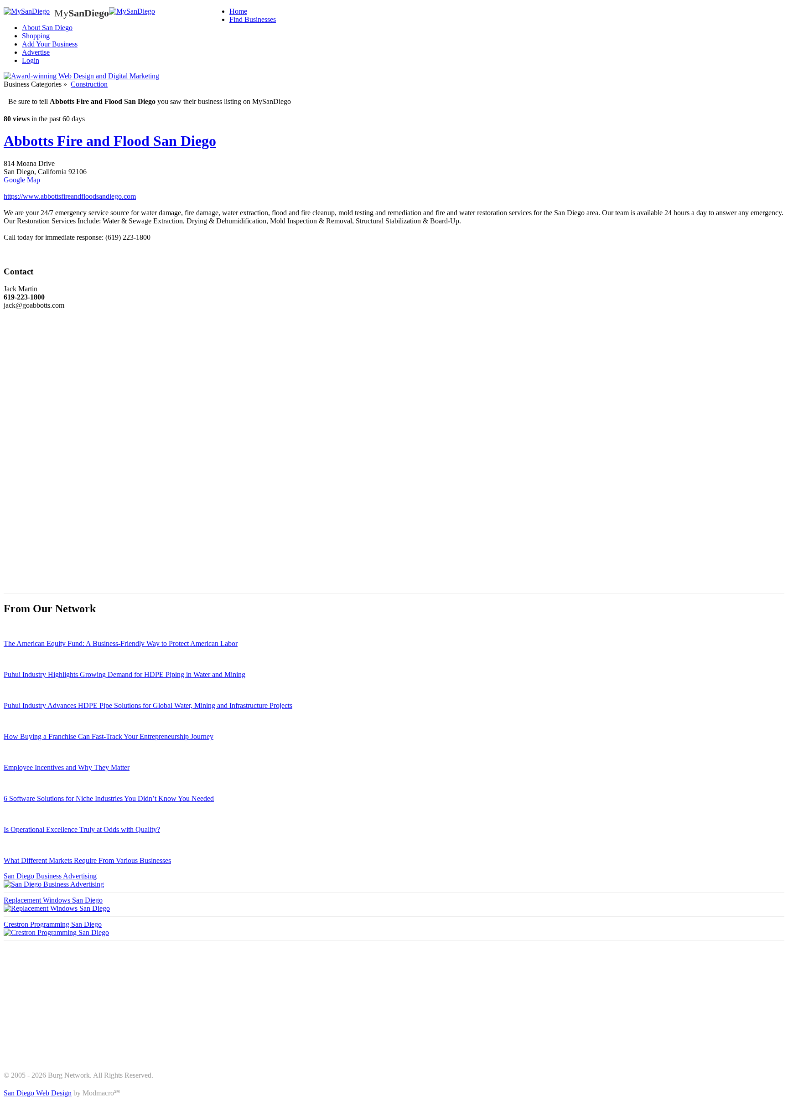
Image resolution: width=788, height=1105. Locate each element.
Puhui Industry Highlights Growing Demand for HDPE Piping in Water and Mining (124, 674)
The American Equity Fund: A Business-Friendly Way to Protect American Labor (121, 643)
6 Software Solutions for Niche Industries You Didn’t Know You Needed (109, 798)
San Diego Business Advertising (50, 876)
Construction (89, 84)
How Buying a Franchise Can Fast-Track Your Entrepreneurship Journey (108, 736)
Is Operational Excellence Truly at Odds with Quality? (82, 829)
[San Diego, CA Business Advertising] (27, 11)
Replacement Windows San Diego (53, 900)
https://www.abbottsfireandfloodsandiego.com (70, 196)
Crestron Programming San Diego (53, 924)
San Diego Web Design (38, 1093)
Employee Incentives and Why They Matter (67, 767)
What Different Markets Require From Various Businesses (87, 860)
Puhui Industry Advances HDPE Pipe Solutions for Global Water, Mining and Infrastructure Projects (148, 705)
